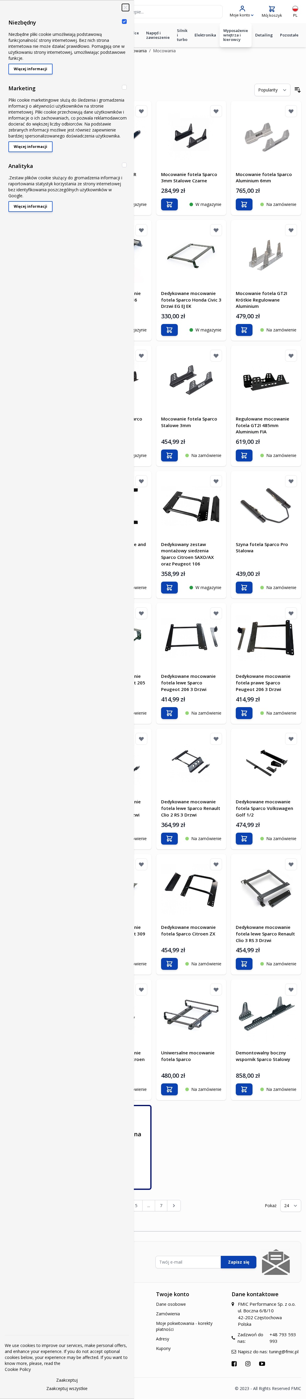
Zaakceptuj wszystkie (67, 1388)
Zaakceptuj (67, 1380)
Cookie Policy (18, 1369)
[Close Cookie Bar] (125, 7)
